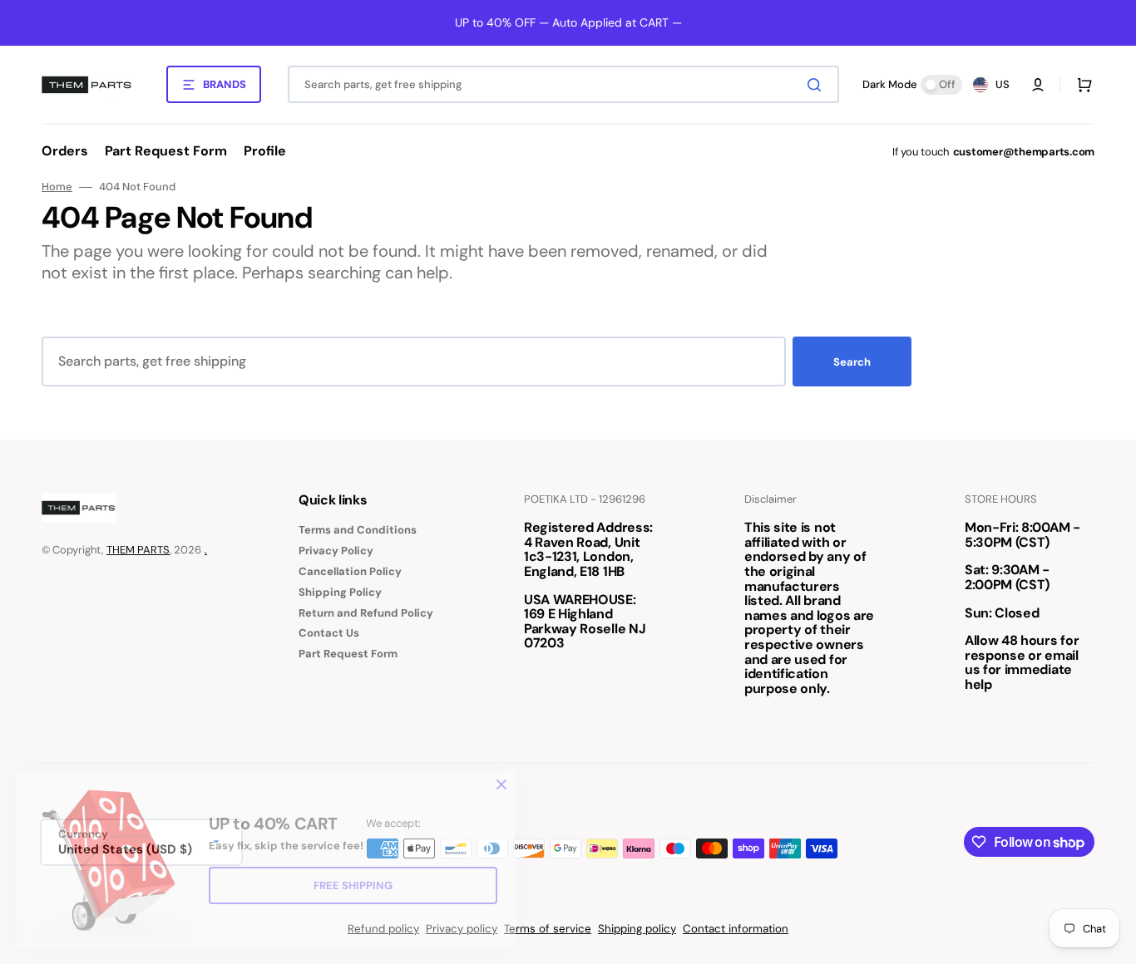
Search (852, 362)
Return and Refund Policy (366, 613)
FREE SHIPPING (353, 885)
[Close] (501, 784)
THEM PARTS (138, 550)
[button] (1038, 84)
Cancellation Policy (350, 571)
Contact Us (329, 633)
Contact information (735, 929)
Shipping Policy (340, 592)
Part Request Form (348, 654)
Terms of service (547, 929)
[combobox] (563, 84)
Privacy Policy (336, 550)
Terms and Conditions (358, 530)
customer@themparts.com (1023, 152)
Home (57, 187)
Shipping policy (637, 929)
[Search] (817, 84)
